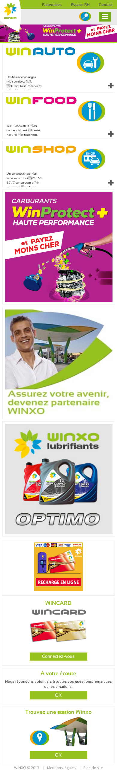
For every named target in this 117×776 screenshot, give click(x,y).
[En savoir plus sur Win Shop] (110, 182)
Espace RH (80, 5)
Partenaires (52, 5)
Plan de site (93, 767)
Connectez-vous (58, 656)
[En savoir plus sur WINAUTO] (110, 85)
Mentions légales (61, 767)
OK (58, 695)
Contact (105, 5)
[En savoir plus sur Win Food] (110, 134)
